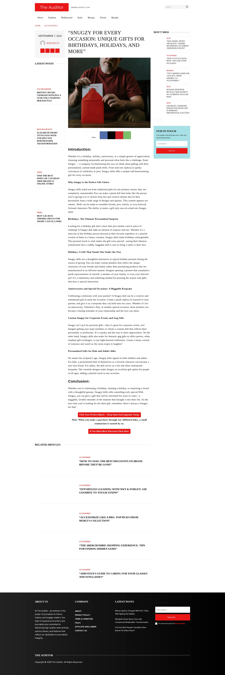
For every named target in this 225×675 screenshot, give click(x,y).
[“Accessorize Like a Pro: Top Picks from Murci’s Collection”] (56, 517)
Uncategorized (44, 89)
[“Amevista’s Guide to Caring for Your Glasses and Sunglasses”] (56, 573)
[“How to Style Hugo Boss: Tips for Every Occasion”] (159, 60)
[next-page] (159, 120)
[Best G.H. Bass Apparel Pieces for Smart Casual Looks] (50, 200)
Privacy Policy (180, 623)
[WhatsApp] (127, 135)
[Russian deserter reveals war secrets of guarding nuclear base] (159, 92)
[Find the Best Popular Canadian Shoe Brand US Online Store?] (50, 160)
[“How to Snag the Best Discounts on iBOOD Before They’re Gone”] (56, 461)
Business (170, 70)
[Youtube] (57, 51)
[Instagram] (47, 51)
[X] (52, 51)
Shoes (39, 172)
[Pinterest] (119, 135)
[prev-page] (155, 120)
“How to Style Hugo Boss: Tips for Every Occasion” (177, 61)
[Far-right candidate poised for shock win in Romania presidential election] (159, 108)
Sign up (172, 151)
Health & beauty (44, 129)
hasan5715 (53, 43)
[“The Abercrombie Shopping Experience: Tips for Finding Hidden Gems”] (56, 545)
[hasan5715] (43, 43)
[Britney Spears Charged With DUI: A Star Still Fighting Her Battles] (50, 77)
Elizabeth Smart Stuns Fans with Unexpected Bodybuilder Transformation (47, 138)
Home (38, 26)
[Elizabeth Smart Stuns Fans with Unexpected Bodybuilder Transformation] (50, 117)
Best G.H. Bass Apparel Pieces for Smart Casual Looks (49, 218)
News (169, 38)
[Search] (187, 7)
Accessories (51, 26)
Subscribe (171, 617)
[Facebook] (42, 51)
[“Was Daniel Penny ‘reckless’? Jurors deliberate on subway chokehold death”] (159, 43)
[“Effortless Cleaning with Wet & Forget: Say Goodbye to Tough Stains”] (56, 489)
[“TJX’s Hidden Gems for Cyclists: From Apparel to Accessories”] (159, 76)
